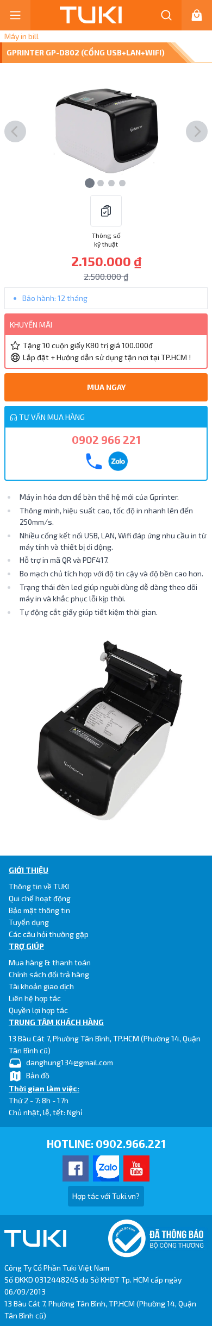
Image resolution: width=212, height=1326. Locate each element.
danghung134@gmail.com (69, 1062)
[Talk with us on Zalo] (106, 1168)
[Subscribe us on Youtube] (136, 1168)
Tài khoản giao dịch (41, 986)
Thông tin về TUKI (39, 886)
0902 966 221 (106, 439)
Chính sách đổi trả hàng (49, 974)
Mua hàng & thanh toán (50, 962)
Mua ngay (106, 387)
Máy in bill (21, 36)
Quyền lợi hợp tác (38, 1010)
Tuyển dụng (29, 922)
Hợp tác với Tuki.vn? (106, 1196)
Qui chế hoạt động (40, 898)
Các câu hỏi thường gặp (49, 934)
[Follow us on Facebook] (76, 1168)
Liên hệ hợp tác (35, 998)
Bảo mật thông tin (39, 910)
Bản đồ (37, 1075)
